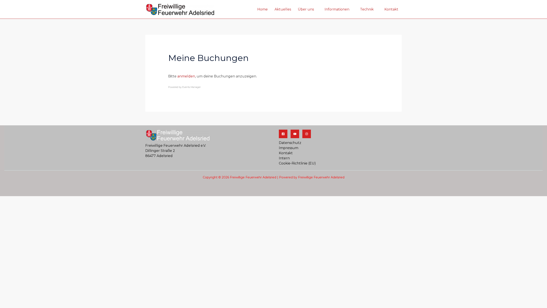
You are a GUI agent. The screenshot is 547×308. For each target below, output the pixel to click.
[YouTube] (295, 134)
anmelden (186, 76)
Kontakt (391, 9)
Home (262, 9)
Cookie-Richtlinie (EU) (297, 163)
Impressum (288, 148)
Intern (284, 158)
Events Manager (191, 87)
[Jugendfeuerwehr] (306, 134)
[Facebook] (283, 134)
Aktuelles (283, 9)
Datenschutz (290, 143)
